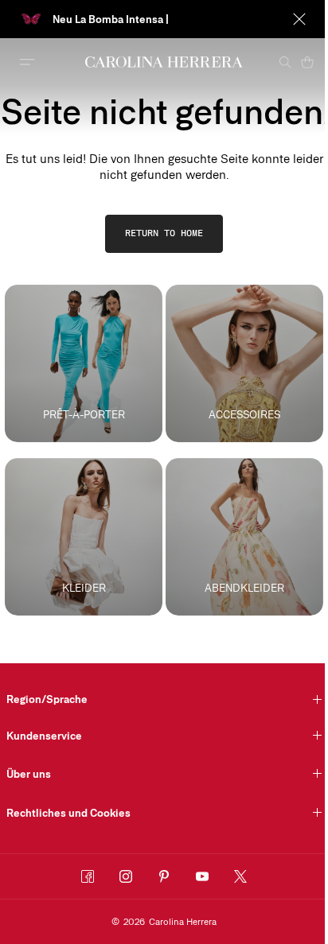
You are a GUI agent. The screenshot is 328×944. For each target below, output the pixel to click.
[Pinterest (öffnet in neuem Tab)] (164, 876)
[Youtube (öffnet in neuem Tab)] (202, 876)
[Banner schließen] (299, 19)
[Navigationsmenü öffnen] (27, 62)
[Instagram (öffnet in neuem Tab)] (125, 876)
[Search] (285, 62)
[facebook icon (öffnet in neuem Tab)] (87, 876)
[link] (164, 234)
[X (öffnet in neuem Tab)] (240, 876)
